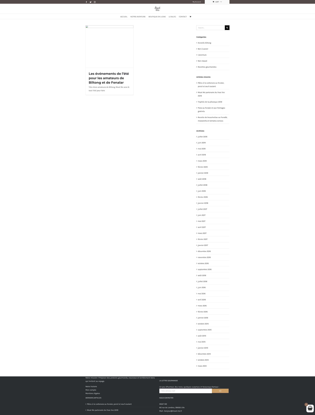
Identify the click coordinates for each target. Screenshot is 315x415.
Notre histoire (91, 386)
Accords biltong (204, 43)
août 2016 (202, 275)
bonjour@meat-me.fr (173, 411)
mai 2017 (201, 221)
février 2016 (203, 312)
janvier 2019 (203, 173)
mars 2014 (202, 366)
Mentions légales (93, 393)
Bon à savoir (203, 49)
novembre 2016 (204, 257)
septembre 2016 (205, 269)
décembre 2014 (204, 354)
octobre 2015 (203, 324)
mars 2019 (202, 161)
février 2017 (202, 239)
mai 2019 (201, 149)
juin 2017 (201, 215)
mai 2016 (201, 293)
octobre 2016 (203, 263)
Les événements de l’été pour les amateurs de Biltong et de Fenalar (109, 78)
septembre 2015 (204, 330)
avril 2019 (202, 155)
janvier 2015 (203, 348)
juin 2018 (202, 191)
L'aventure (202, 55)
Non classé (202, 61)
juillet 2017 (202, 209)
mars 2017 (202, 233)
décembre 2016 (204, 251)
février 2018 (203, 197)
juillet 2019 (202, 137)
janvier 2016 (203, 318)
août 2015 (202, 336)
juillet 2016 (202, 281)
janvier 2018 (203, 203)
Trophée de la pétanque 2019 (210, 102)
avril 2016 (202, 300)
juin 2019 (202, 143)
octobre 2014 (203, 360)
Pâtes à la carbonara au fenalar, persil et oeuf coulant (109, 404)
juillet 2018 (202, 185)
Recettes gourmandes (207, 67)
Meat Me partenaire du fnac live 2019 (102, 410)
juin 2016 (202, 287)
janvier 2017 (203, 245)
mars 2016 (202, 306)
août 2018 (202, 179)
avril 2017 (202, 227)
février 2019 (203, 167)
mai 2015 (201, 342)
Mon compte (91, 390)
